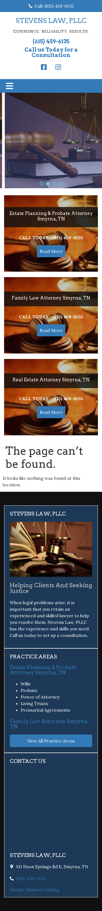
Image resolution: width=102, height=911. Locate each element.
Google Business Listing (34, 889)
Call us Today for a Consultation (51, 52)
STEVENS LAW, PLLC (51, 21)
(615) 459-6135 (51, 41)
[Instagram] (58, 67)
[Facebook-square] (43, 67)
